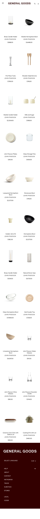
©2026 (6, 500)
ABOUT (6, 472)
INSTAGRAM (8, 479)
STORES (7, 490)
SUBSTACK (8, 487)
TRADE (6, 483)
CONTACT (7, 476)
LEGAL (6, 497)
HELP (6, 469)
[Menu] (3, 2)
